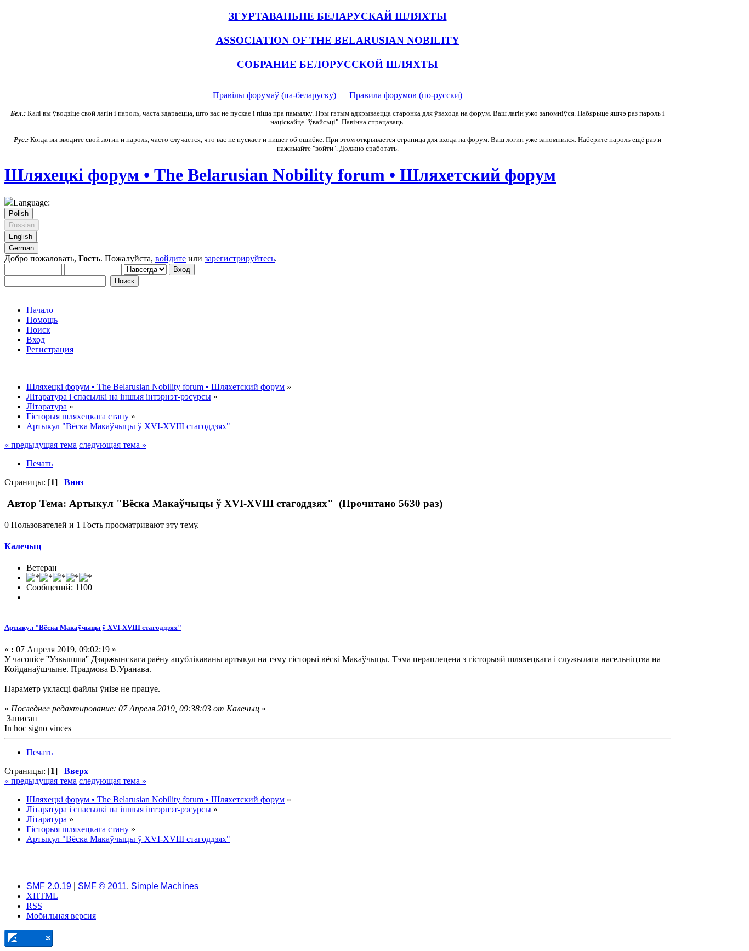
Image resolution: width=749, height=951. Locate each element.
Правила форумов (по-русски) (405, 95)
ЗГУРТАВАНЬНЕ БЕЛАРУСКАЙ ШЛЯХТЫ (338, 16)
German (21, 248)
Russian (22, 225)
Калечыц (22, 546)
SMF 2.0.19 (48, 886)
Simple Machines (164, 886)
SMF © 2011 (102, 886)
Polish (19, 213)
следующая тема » (112, 444)
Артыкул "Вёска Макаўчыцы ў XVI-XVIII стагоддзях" (92, 627)
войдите (170, 258)
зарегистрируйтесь (240, 258)
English (20, 236)
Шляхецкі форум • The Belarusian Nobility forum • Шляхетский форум (280, 175)
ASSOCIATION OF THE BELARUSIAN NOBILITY (337, 40)
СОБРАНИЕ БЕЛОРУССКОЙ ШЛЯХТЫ (337, 64)
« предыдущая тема (40, 444)
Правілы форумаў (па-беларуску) (274, 95)
